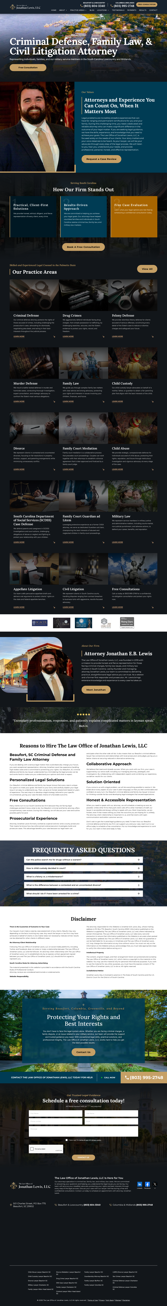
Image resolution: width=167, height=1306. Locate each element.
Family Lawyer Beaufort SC (93, 1272)
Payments (131, 10)
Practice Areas (77, 10)
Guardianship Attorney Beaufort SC (96, 1276)
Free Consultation (147, 4)
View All (147, 269)
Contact (153, 10)
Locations (102, 10)
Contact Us (83, 1052)
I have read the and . (85, 1140)
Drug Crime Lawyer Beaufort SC (67, 1278)
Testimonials (118, 10)
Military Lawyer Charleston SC (38, 1285)
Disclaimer (126, 1300)
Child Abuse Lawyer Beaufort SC (39, 1272)
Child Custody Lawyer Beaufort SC (40, 1276)
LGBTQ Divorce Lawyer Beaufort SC (125, 1272)
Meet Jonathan (96, 689)
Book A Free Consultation (83, 247)
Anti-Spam (110, 1300)
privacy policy (96, 1140)
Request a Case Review (101, 159)
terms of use (83, 1140)
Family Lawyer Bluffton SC (93, 1281)
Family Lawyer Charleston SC (66, 1287)
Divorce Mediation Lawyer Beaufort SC (68, 1273)
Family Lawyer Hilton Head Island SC (40, 1289)
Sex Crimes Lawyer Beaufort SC (124, 1276)
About (62, 10)
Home (53, 10)
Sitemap (118, 1300)
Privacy (102, 1300)
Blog (92, 10)
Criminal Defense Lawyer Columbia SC (125, 1288)
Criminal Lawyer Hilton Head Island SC (68, 1292)
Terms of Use (93, 1300)
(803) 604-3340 (94, 5)
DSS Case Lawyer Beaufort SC (66, 1283)
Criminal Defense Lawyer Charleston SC (125, 1282)
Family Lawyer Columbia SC (93, 1285)
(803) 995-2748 (124, 5)
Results (142, 10)
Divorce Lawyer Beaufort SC (37, 1281)
